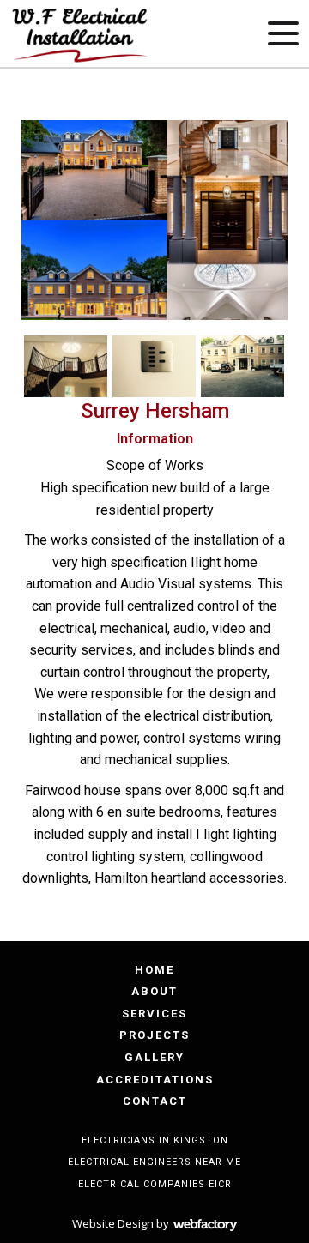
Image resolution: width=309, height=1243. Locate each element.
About (154, 991)
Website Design (113, 1223)
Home (154, 969)
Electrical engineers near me (154, 1162)
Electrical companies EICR (155, 1184)
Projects (154, 1035)
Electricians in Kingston (155, 1140)
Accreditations (155, 1079)
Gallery (154, 1057)
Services (154, 1013)
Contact (155, 1101)
